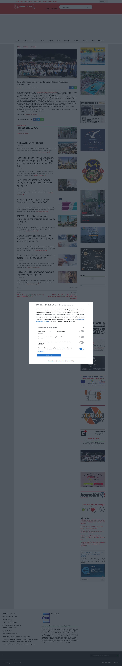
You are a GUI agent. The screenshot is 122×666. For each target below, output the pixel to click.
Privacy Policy (70, 361)
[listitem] (61, 327)
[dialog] (61, 333)
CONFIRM (49, 355)
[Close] (89, 305)
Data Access (61, 361)
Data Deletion (51, 361)
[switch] (81, 331)
